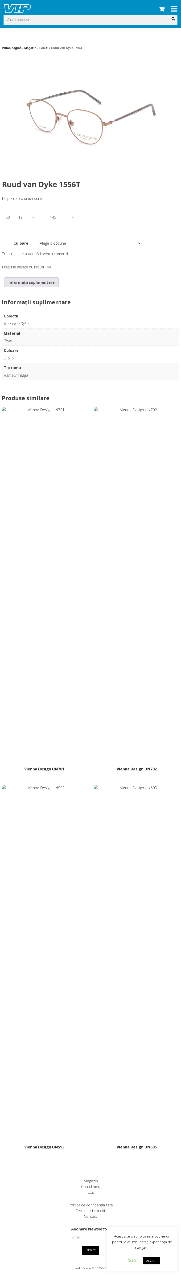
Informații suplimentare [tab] (31, 282)
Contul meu (90, 1186)
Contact (90, 1216)
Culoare (20, 243)
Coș (90, 1192)
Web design (83, 1268)
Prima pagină (11, 48)
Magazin (30, 48)
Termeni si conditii (91, 1210)
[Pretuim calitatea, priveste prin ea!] (18, 11)
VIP (104, 1268)
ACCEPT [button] (151, 1261)
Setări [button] (132, 1260)
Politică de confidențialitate (90, 1205)
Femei (43, 48)
